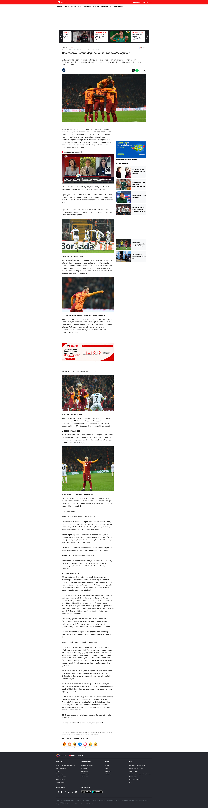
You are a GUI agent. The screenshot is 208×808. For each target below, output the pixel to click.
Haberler (64, 47)
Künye (106, 768)
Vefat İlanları (108, 774)
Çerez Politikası (133, 771)
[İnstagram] (57, 792)
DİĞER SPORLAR (118, 6)
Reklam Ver (108, 771)
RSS (130, 782)
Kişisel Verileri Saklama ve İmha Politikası (140, 774)
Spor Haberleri (84, 771)
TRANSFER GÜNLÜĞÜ (70, 6)
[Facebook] (61, 792)
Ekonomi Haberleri (61, 776)
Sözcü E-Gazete (85, 774)
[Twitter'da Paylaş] (133, 70)
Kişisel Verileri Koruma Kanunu (137, 765)
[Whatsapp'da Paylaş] (137, 70)
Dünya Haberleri (60, 782)
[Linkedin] (76, 792)
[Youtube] (68, 792)
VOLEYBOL (96, 6)
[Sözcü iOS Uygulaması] (86, 792)
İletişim (107, 765)
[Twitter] (65, 792)
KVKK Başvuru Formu (134, 779)
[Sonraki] (147, 36)
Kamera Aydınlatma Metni (136, 776)
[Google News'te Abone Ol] (140, 48)
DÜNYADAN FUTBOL (106, 6)
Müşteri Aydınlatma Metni (136, 768)
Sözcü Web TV (84, 768)
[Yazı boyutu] (144, 70)
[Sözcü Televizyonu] (58, 755)
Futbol (71, 47)
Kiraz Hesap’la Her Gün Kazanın (127, 159)
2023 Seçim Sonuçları (62, 768)
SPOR (59, 6)
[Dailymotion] (72, 792)
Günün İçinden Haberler (87, 765)
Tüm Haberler (84, 776)
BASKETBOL (87, 6)
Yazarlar (58, 771)
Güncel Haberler (86, 761)
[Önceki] (61, 36)
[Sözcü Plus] (80, 755)
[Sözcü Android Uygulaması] (97, 792)
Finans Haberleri (60, 774)
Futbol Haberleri (122, 163)
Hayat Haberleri (60, 779)
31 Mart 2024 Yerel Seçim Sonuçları (65, 765)
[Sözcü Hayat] (72, 756)
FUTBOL (80, 6)
